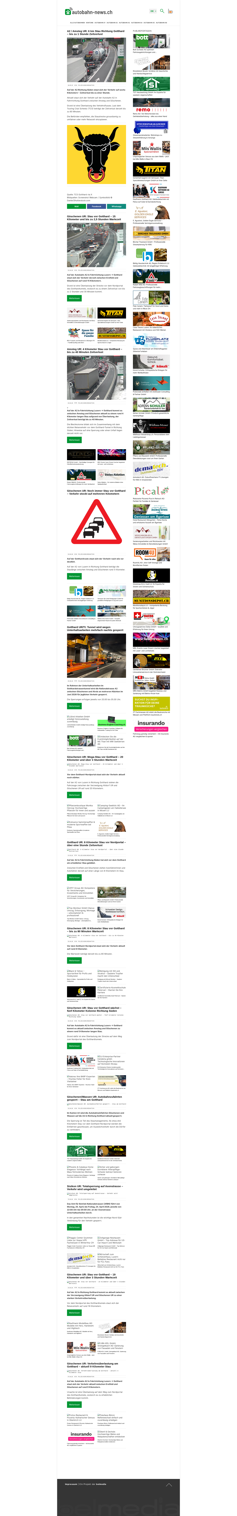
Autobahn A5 (149, 23)
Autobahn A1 (100, 23)
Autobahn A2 (112, 23)
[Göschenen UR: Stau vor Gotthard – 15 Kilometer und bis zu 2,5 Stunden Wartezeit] (96, 245)
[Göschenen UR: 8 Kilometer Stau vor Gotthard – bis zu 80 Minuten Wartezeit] (96, 936)
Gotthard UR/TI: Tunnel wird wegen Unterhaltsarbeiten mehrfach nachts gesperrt (95, 628)
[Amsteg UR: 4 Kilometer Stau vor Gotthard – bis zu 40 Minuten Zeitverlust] (96, 378)
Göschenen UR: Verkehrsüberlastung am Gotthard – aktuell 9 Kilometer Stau (92, 1365)
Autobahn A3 (124, 23)
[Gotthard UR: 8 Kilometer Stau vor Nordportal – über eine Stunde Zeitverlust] (96, 850)
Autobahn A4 (136, 23)
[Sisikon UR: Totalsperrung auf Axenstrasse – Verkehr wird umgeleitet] (96, 1194)
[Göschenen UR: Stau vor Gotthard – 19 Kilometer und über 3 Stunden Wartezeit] (96, 1282)
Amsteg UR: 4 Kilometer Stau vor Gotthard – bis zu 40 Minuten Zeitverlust (94, 350)
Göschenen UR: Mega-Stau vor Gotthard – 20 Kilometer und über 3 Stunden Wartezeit (95, 758)
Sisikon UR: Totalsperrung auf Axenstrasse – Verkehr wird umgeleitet (95, 1188)
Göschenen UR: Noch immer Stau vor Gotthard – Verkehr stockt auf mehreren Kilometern (96, 492)
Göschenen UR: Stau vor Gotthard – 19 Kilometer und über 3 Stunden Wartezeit (92, 1276)
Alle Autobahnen (77, 23)
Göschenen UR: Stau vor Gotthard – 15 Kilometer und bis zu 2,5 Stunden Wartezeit (94, 218)
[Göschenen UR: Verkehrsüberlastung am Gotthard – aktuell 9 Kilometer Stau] (96, 1371)
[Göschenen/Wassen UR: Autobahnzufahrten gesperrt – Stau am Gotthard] (96, 1104)
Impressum (71, 1484)
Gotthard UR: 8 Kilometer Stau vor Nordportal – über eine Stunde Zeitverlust (96, 844)
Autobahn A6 (161, 23)
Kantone (89, 23)
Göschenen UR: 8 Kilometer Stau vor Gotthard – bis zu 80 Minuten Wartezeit (96, 930)
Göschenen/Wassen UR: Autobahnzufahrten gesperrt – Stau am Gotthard (94, 1098)
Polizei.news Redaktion (86, 85)
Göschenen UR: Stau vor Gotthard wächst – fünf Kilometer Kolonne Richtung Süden (94, 1009)
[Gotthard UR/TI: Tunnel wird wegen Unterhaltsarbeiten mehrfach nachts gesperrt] (96, 656)
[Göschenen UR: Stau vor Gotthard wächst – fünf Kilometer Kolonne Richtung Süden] (96, 1016)
